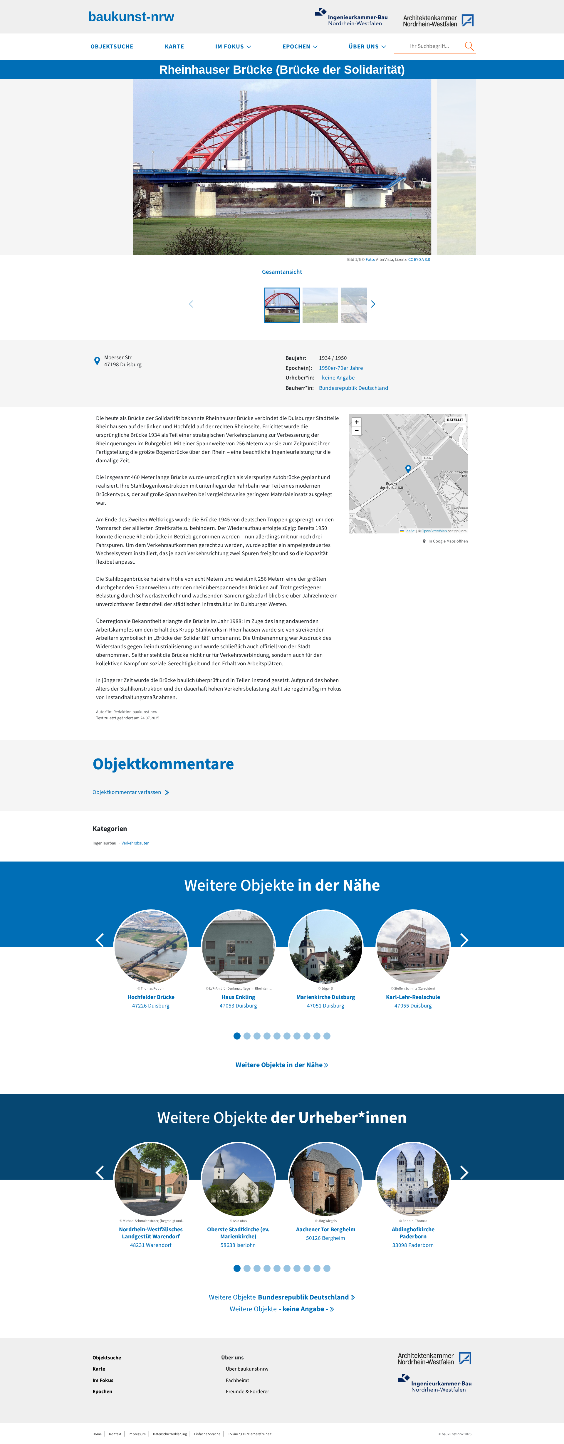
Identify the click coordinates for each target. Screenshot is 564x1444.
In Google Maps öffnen (448, 541)
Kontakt (115, 1434)
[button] (373, 304)
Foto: (370, 259)
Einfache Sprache (207, 1434)
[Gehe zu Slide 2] (247, 1036)
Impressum (137, 1434)
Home (97, 1434)
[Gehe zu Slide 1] (237, 1036)
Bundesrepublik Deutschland (353, 388)
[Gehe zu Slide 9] (316, 1036)
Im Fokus (103, 1380)
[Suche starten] (469, 46)
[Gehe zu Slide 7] (297, 1036)
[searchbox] (429, 46)
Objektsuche (107, 1357)
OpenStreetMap (434, 530)
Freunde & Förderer (247, 1391)
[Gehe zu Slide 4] (267, 1036)
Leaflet (409, 530)
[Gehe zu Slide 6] (287, 1036)
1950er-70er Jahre (341, 368)
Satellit (455, 419)
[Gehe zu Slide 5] (277, 1036)
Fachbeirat (237, 1380)
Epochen (102, 1391)
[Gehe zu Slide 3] (257, 1036)
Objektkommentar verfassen (127, 792)
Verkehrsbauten (136, 843)
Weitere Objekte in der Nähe (279, 1065)
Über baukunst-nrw (247, 1369)
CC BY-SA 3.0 (419, 259)
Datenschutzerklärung (170, 1434)
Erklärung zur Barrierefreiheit (250, 1434)
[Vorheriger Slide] (100, 940)
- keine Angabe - (338, 378)
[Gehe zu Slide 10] (326, 1036)
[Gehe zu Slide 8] (306, 1036)
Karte (99, 1369)
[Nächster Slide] (464, 940)
